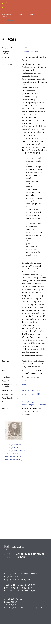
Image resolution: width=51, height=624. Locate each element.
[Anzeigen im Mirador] (14, 439)
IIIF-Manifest (11, 453)
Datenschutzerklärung (17, 607)
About (31, 14)
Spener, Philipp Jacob (31, 390)
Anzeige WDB (12, 447)
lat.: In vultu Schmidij (31, 394)
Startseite (6, 14)
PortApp (21, 557)
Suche (20, 14)
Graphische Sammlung (30, 554)
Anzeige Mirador (13, 444)
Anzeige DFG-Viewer (15, 450)
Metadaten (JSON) (13, 459)
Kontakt (5, 16)
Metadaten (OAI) (13, 456)
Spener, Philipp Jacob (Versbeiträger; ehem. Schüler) (34, 403)
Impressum (10, 604)
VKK (7, 557)
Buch (24, 384)
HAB (7, 554)
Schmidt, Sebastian (30, 51)
